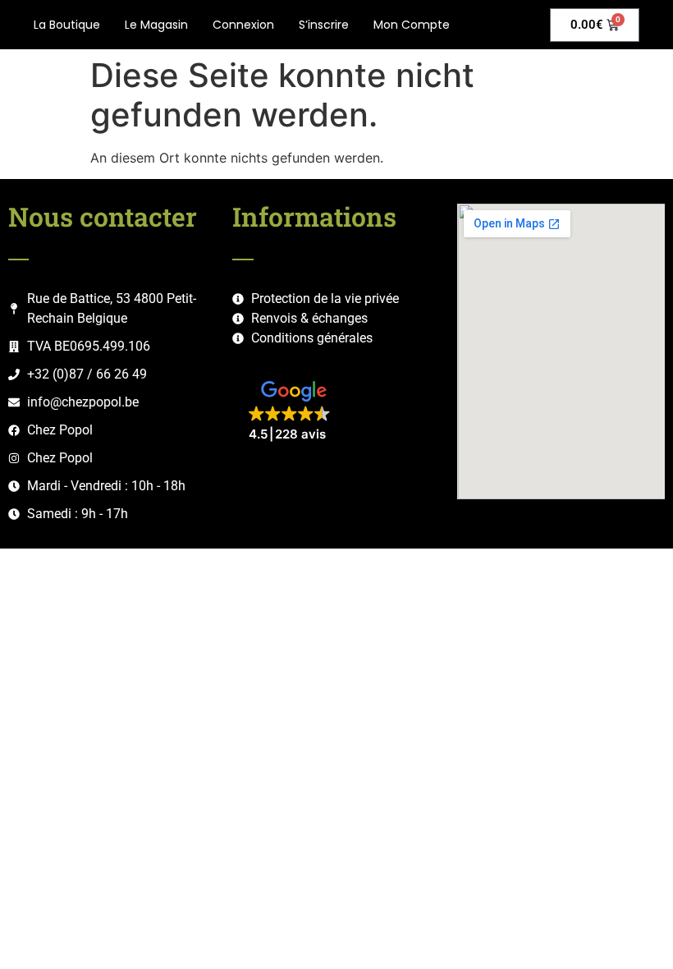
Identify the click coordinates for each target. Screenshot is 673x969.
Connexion (243, 24)
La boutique (67, 24)
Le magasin (156, 24)
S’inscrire (324, 24)
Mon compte (411, 24)
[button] (293, 412)
